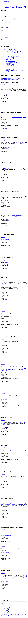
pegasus (25, 575)
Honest (6, 219)
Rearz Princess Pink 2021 (11, 69)
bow (25, 196)
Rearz (6, 372)
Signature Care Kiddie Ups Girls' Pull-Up (14, 70)
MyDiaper (7, 290)
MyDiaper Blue (9, 59)
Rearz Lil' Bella (9, 63)
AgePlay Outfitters (9, 94)
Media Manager (6, 23)
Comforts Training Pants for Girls (12, 55)
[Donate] (3, 614)
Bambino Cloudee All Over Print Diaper (14, 51)
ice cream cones (20, 369)
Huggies (7, 239)
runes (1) (19, 79)
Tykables (7, 552)
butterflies (4, 369)
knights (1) (20, 78)
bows (25, 368)
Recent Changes (6, 22)
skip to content (6, 1)
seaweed (24, 422)
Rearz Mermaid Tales (10, 65)
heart (4, 197)
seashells (21, 86)
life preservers (24, 168)
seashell (5, 424)
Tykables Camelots (10, 71)
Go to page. (3, 84)
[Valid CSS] (23, 614)
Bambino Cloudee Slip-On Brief (12, 52)
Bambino (7, 119)
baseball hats (5, 168)
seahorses (17, 86)
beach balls (10, 168)
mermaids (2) (8, 79)
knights (2, 283)
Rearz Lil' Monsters (10, 64)
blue (6, 128)
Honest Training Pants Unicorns (12, 56)
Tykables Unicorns (9, 72)
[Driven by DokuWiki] (5, 615)
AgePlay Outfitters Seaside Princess (13, 50)
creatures (24, 167)
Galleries (2, 35)
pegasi (19, 366)
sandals (14, 168)
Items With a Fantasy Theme (9, 49)
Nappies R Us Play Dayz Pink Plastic (13, 62)
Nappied (7, 318)
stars (15, 143)
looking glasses (7, 504)
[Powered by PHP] (9, 614)
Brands (2, 39)
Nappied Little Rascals (10, 61)
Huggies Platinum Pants (11, 58)
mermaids (12, 86)
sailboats (18, 168)
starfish (24, 86)
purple (6, 225)
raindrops (12, 216)
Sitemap (4, 25)
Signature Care (8, 535)
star (20, 503)
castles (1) (6, 78)
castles (25, 504)
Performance (3, 41)
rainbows (13, 215)
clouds (13, 117)
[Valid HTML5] (16, 614)
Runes (26, 548)
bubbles (3, 88)
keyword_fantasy (7, 27)
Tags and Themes (4, 37)
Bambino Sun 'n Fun (10, 53)
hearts (15, 286)
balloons (24, 117)
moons (20, 117)
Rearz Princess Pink (10, 68)
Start (1, 32)
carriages (19, 504)
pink (6, 488)
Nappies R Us (8, 344)
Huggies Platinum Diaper (11, 57)
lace (21, 505)
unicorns (17, 117)
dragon (12, 548)
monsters (5, 315)
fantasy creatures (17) (13, 78)
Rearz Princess (9, 67)
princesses (12, 450)
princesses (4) (14, 79)
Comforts (7, 200)
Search (14, 18)
